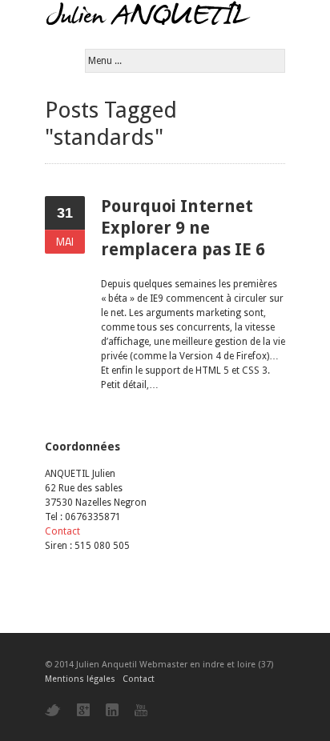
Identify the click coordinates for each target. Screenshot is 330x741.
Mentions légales (80, 679)
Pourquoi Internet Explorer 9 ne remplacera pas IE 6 (183, 227)
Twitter (53, 710)
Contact (62, 531)
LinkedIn (112, 709)
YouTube (141, 710)
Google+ (83, 709)
